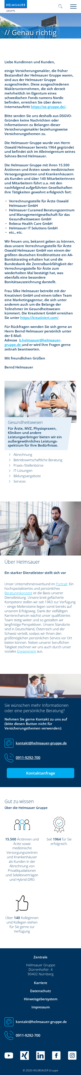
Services (20, 481)
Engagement (26, 651)
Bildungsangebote (27, 476)
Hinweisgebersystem (40, 999)
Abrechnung (23, 454)
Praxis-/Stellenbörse (28, 465)
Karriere (40, 982)
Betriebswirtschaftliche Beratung (38, 460)
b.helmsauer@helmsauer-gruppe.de (32, 342)
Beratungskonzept (18, 593)
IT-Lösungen (23, 470)
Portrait (61, 584)
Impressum (41, 1007)
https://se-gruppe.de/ (48, 106)
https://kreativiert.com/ (39, 317)
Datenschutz (40, 991)
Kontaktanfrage (40, 773)
